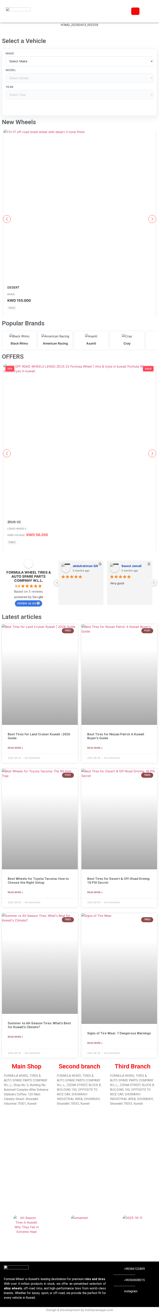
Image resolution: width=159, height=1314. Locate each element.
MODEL (11, 70)
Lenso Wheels (16, 528)
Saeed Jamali (131, 566)
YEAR (9, 87)
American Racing (55, 343)
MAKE (10, 53)
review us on (26, 603)
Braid (11, 294)
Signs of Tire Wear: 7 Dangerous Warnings (119, 1033)
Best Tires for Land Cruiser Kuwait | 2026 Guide (39, 736)
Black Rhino (19, 343)
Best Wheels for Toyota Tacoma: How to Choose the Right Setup (38, 881)
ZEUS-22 (14, 522)
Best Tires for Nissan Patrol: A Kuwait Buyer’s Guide (115, 736)
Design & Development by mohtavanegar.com (79, 1310)
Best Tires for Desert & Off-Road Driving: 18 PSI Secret (118, 881)
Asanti (91, 343)
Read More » (15, 748)
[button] (79, 29)
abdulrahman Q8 (85, 566)
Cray (127, 343)
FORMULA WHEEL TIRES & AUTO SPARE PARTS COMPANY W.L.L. (28, 576)
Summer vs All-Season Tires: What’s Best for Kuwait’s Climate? (39, 1025)
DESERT (13, 287)
